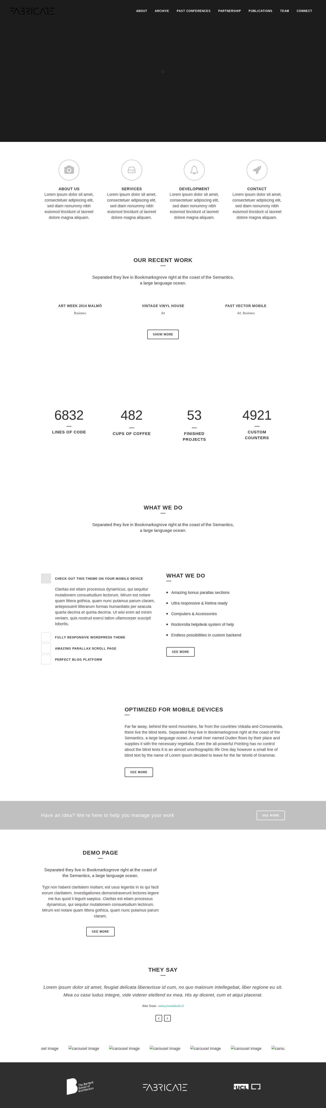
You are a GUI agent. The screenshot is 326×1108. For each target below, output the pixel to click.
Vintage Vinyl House (163, 306)
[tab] (100, 578)
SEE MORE (180, 652)
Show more (163, 334)
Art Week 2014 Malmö (80, 306)
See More (138, 772)
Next (167, 1018)
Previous (158, 1018)
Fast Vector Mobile (246, 306)
